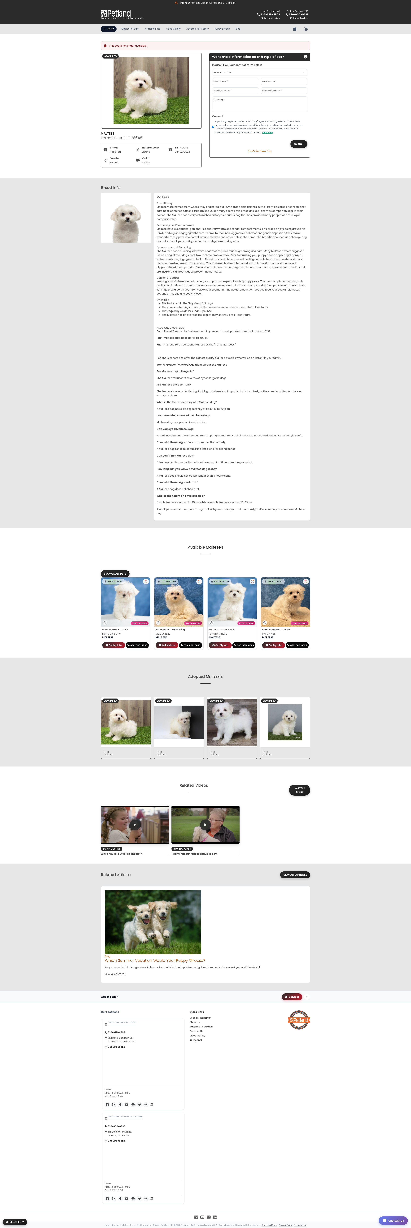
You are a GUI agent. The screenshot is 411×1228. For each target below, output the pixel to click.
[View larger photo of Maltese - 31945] (146, 581)
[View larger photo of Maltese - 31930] (252, 581)
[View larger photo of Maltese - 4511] (306, 581)
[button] (113, 581)
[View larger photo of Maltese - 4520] (199, 581)
